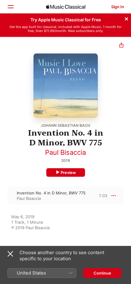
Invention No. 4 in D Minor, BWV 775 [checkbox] (51, 192)
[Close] (126, 18)
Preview (68, 172)
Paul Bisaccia (65, 152)
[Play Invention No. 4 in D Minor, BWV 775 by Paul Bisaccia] (4, 195)
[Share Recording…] (121, 46)
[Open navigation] (10, 6)
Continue (102, 273)
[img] (65, 7)
